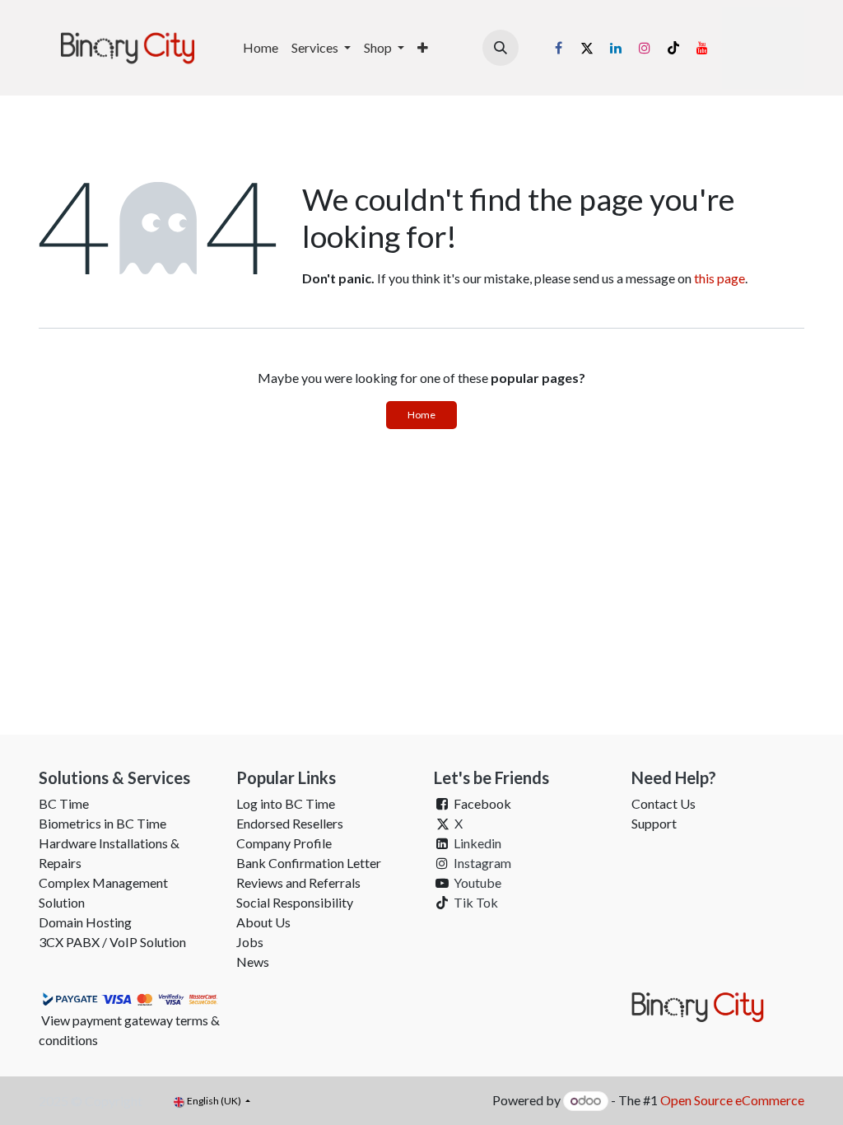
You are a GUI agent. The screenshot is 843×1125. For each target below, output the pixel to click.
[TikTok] (673, 48)
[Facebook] (558, 48)
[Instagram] (644, 48)
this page (719, 278)
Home (421, 414)
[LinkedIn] (616, 48)
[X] (587, 48)
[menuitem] (260, 47)
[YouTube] (702, 48)
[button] (500, 48)
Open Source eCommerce (732, 1100)
